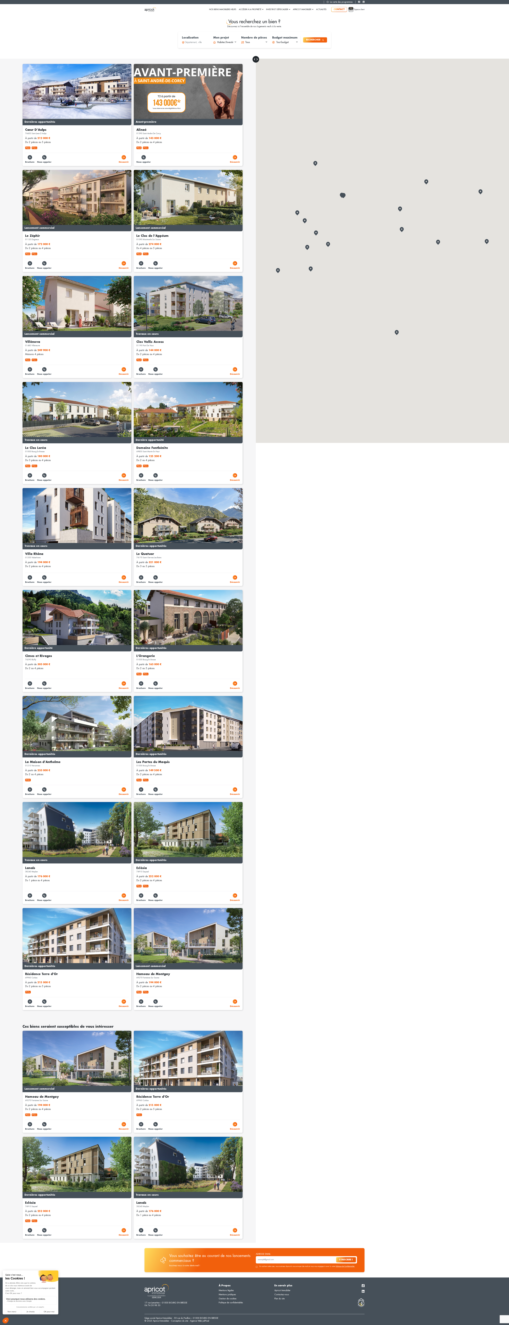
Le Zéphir (27, 171)
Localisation (190, 37)
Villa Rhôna (28, 489)
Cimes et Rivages (30, 591)
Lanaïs (25, 803)
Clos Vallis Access (142, 277)
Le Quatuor (139, 489)
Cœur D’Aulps (29, 65)
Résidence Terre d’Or (32, 909)
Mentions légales (226, 1290)
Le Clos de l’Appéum (143, 171)
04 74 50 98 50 (152, 1305)
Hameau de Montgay (143, 909)
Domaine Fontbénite (143, 383)
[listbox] (224, 42)
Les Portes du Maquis (143, 697)
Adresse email (263, 1254)
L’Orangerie (139, 591)
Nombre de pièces (254, 37)
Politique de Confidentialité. (345, 1266)
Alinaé (136, 65)
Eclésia (137, 803)
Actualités (321, 9)
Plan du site (279, 1298)
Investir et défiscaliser (277, 9)
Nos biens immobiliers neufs (222, 9)
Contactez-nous (281, 1294)
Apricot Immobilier (302, 9)
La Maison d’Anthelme (32, 697)
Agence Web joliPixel (199, 1320)
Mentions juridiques (227, 1294)
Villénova (27, 277)
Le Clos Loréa (29, 383)
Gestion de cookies (227, 1298)
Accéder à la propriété (250, 9)
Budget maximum (284, 37)
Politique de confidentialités (231, 1302)
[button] (480, 191)
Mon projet (221, 37)
